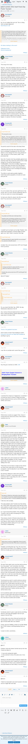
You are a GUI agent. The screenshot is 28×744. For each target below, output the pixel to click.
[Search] (26, 1)
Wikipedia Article (5, 48)
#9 (26, 327)
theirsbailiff (4, 11)
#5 (26, 188)
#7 (26, 258)
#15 (26, 490)
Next (14, 689)
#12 (26, 393)
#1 (26, 20)
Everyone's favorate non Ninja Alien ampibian (12, 334)
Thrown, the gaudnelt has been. (9, 329)
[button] (2, 694)
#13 (26, 412)
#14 (26, 430)
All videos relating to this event (9, 45)
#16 (26, 536)
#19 (26, 643)
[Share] (25, 20)
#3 (26, 100)
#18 (26, 609)
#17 (26, 562)
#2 (26, 62)
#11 (26, 362)
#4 (26, 129)
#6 (26, 210)
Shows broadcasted (6, 50)
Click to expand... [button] (14, 41)
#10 (26, 347)
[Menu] (2, 1)
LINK (19, 365)
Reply (26, 52)
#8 (26, 288)
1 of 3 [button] (10, 689)
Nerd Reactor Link (5, 25)
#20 (26, 676)
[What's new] (23, 1)
